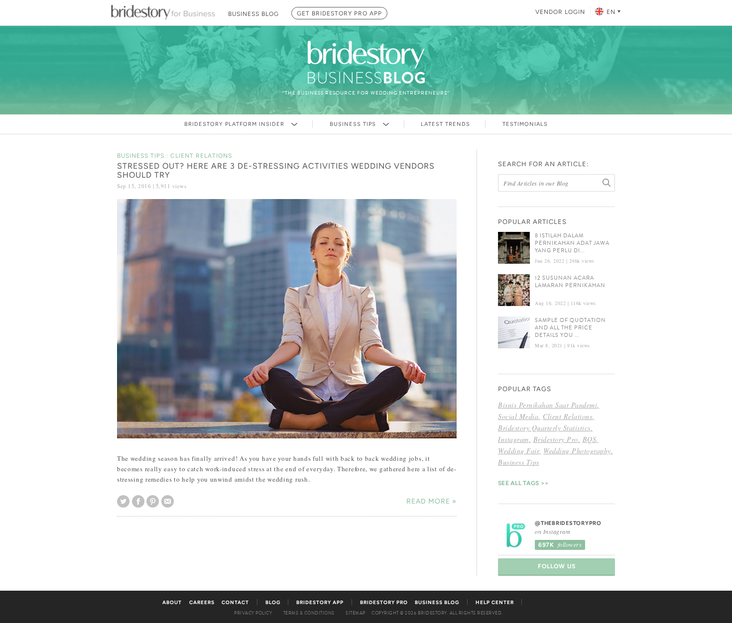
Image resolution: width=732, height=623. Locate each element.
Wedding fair (518, 450)
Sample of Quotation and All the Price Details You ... (570, 327)
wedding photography (577, 450)
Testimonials (525, 124)
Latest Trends (445, 124)
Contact (235, 602)
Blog (272, 602)
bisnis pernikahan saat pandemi (547, 405)
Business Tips (354, 124)
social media (518, 416)
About (172, 602)
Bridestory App (320, 602)
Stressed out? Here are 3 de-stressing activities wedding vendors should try (276, 170)
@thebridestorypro (568, 523)
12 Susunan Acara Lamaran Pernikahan (570, 281)
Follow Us (557, 566)
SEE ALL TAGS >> (523, 483)
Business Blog (437, 602)
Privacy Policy (253, 613)
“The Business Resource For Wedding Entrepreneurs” (366, 93)
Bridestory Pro (555, 439)
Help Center (495, 602)
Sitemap (356, 613)
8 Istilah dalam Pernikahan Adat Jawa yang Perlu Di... (572, 243)
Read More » (431, 501)
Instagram (513, 439)
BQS (590, 439)
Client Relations (567, 416)
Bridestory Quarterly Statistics (544, 427)
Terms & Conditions (309, 613)
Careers (202, 602)
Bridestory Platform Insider (235, 124)
